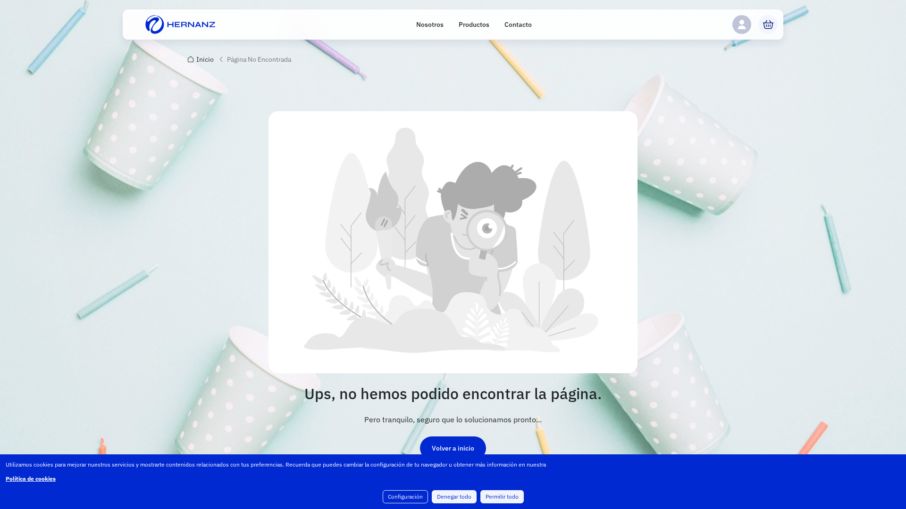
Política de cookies (31, 478)
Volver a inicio (453, 448)
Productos (474, 24)
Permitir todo (502, 496)
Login (741, 24)
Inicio (205, 59)
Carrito (768, 24)
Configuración (405, 496)
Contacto (518, 24)
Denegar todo (454, 496)
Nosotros (430, 24)
